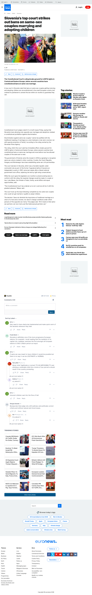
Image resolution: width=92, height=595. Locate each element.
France (65, 521)
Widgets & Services (22, 568)
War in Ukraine (57, 517)
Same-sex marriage (21, 235)
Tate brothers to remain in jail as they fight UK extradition (20, 223)
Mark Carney (62, 530)
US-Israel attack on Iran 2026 (39, 517)
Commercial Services (38, 553)
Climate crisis (48, 530)
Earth (2, 561)
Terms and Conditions (38, 556)
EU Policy (4, 558)
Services (19, 548)
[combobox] (65, 2)
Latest (18, 558)
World (13, 13)
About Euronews (36, 551)
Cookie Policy (36, 558)
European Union (53, 521)
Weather (18, 556)
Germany (35, 525)
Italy (44, 525)
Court (8, 235)
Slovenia (19, 13)
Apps (17, 563)
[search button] (56, 2)
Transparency (36, 563)
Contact (34, 566)
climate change (55, 525)
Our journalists (5, 578)
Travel (3, 568)
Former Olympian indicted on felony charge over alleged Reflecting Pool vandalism (25, 228)
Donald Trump (29, 521)
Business (3, 556)
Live (88, 7)
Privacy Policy (36, 561)
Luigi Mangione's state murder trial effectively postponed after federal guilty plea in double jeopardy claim (28, 217)
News (8, 13)
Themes (3, 548)
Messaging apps (21, 566)
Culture (3, 571)
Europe (3, 551)
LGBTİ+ (35, 235)
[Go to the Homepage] (7, 7)
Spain (40, 521)
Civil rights (45, 235)
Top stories (66, 90)
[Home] (4, 13)
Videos (3, 573)
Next (2, 563)
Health (3, 566)
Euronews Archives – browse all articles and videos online (7, 582)
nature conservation (32, 530)
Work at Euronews (37, 568)
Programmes (5, 576)
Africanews (19, 571)
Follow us (19, 561)
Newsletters (53, 560)
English (5, 2)
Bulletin (18, 553)
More (33, 548)
